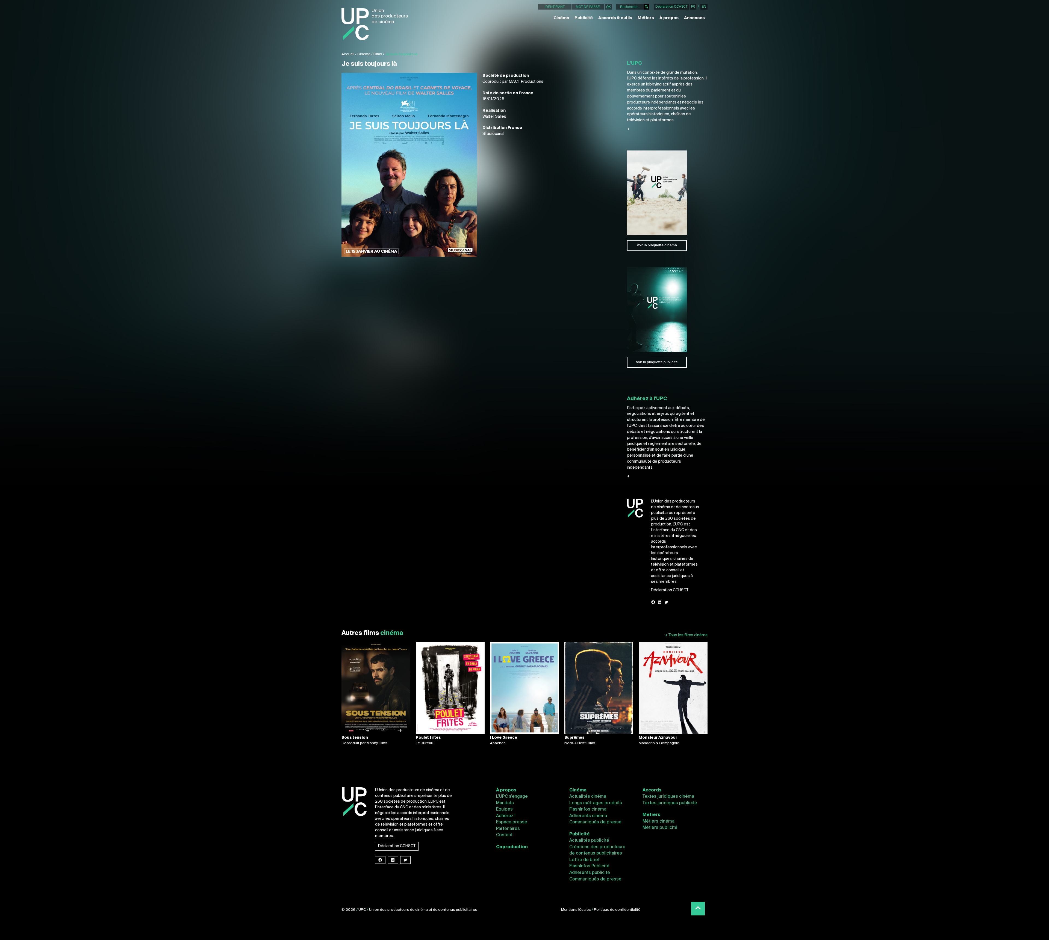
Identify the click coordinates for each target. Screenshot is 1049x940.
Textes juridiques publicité (670, 803)
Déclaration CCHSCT (671, 6)
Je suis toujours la (401, 54)
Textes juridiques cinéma (668, 796)
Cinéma (561, 18)
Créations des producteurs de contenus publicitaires (597, 850)
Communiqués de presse (595, 822)
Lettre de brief (584, 860)
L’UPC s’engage (512, 796)
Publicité (583, 18)
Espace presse (511, 822)
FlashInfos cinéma (587, 809)
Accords (652, 790)
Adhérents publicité (589, 873)
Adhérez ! (505, 816)
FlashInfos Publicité (589, 866)
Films (377, 54)
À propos (669, 18)
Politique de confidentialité (617, 910)
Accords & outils (615, 18)
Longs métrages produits (595, 803)
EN (704, 6)
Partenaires (508, 829)
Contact (504, 835)
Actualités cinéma (587, 796)
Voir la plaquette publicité (657, 362)
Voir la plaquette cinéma (657, 245)
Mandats (505, 803)
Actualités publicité (589, 840)
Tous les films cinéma (686, 635)
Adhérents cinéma (588, 816)
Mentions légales (576, 910)
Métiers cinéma (658, 821)
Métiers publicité (660, 828)
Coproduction (512, 847)
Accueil (347, 54)
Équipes (504, 809)
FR (693, 6)
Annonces (694, 18)
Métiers (646, 18)
